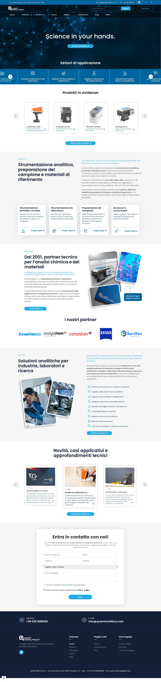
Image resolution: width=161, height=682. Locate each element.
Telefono (30, 618)
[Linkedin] (21, 652)
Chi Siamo (73, 650)
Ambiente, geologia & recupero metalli (108, 402)
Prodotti (72, 647)
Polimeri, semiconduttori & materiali (107, 392)
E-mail (91, 618)
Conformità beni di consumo (103, 411)
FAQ (96, 650)
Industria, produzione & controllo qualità (110, 387)
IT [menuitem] (146, 2)
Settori (72, 653)
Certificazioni (100, 647)
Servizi (97, 644)
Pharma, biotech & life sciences (104, 416)
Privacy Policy (68, 585)
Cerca (125, 8)
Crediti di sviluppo (127, 650)
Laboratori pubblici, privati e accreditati (109, 407)
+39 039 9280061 (128, 3)
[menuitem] (148, 2)
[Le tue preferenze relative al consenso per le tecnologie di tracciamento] (4, 678)
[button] (16, 116)
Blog (71, 657)
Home (71, 644)
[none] (148, 2)
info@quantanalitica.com (107, 3)
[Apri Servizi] (70, 15)
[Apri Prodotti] (43, 15)
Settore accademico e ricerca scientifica (110, 426)
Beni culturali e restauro (102, 421)
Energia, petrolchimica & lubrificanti (108, 397)
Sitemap (123, 647)
